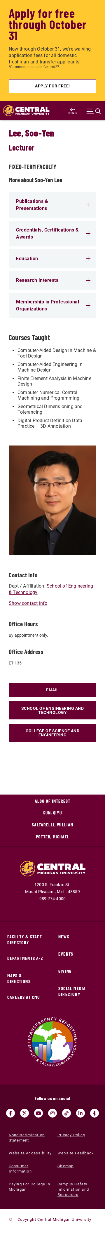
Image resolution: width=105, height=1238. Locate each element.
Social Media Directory (72, 991)
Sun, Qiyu (52, 812)
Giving (64, 971)
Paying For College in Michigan (29, 1187)
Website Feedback (75, 1153)
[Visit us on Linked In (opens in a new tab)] (80, 1113)
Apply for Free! (52, 86)
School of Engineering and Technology (52, 710)
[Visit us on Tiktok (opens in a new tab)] (66, 1113)
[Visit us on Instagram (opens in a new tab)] (52, 1113)
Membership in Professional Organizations (47, 305)
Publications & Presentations (32, 204)
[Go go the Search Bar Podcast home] (94, 1113)
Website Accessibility (30, 1153)
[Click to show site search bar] (93, 111)
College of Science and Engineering (52, 732)
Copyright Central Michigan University (54, 1219)
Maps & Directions (19, 978)
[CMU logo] (23, 110)
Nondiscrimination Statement (27, 1137)
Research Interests (37, 280)
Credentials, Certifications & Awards (47, 233)
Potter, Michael (52, 836)
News (63, 936)
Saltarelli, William (53, 824)
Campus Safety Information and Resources (73, 1189)
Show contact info (28, 603)
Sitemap (65, 1166)
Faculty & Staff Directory (24, 939)
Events (65, 953)
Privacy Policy (71, 1135)
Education (27, 258)
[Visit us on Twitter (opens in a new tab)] (24, 1113)
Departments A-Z (25, 958)
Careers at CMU (23, 997)
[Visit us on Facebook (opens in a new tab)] (10, 1113)
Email (52, 690)
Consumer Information (20, 1168)
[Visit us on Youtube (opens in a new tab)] (38, 1113)
